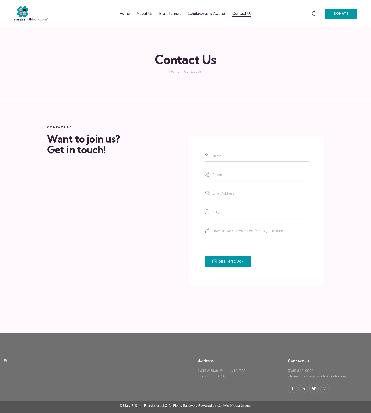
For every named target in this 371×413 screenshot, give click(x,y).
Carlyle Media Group (234, 405)
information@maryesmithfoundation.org (317, 376)
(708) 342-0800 (301, 370)
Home (174, 72)
